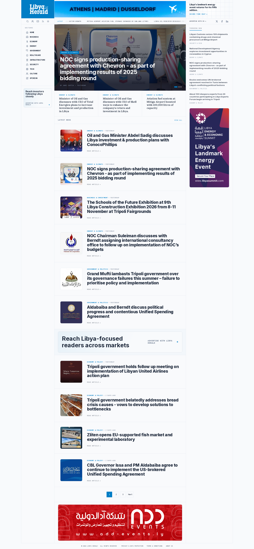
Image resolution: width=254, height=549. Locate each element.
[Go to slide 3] (181, 87)
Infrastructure (37, 60)
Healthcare (35, 55)
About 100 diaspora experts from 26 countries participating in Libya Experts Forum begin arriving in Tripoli (209, 97)
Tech (32, 69)
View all (178, 120)
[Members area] (33, 21)
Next (130, 494)
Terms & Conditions (154, 546)
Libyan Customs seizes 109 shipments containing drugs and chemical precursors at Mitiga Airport (208, 37)
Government (35, 51)
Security (34, 65)
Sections (29, 28)
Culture (33, 74)
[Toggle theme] (48, 21)
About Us (169, 546)
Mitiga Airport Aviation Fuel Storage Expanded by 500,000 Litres (84, 21)
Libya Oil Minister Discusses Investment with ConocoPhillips (148, 21)
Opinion (33, 78)
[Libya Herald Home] (37, 9)
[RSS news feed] (43, 21)
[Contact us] (38, 21)
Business (34, 37)
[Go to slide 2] (179, 87)
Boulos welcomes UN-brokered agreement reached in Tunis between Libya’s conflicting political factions (208, 82)
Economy (33, 42)
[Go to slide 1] (176, 87)
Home (32, 32)
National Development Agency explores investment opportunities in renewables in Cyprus (208, 51)
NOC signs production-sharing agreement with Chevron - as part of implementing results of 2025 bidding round (208, 67)
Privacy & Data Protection (132, 546)
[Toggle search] (27, 21)
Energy (33, 46)
